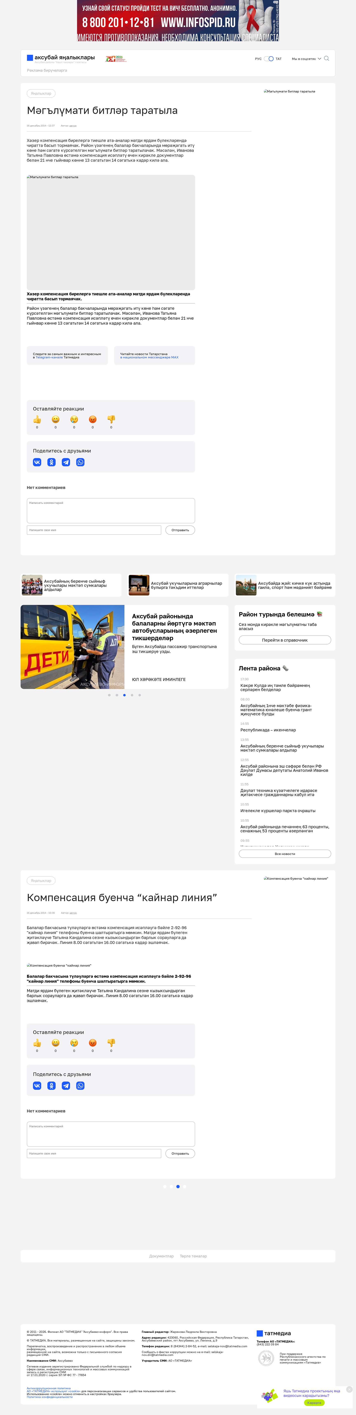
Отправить (180, 530)
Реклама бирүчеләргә (47, 70)
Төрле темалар (193, 1256)
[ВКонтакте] (37, 462)
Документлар (161, 1256)
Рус (258, 59)
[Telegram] (66, 462)
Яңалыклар (41, 93)
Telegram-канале (50, 357)
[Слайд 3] (124, 695)
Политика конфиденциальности (50, 1397)
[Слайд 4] (132, 695)
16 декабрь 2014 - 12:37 (41, 125)
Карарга (314, 1403)
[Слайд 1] (109, 695)
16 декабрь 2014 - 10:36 (41, 913)
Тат (279, 59)
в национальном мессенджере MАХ (149, 357)
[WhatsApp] (80, 462)
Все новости (285, 854)
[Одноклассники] (51, 462)
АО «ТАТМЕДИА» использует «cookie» (54, 1391)
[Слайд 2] (117, 695)
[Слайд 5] (139, 695)
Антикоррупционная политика (49, 1388)
